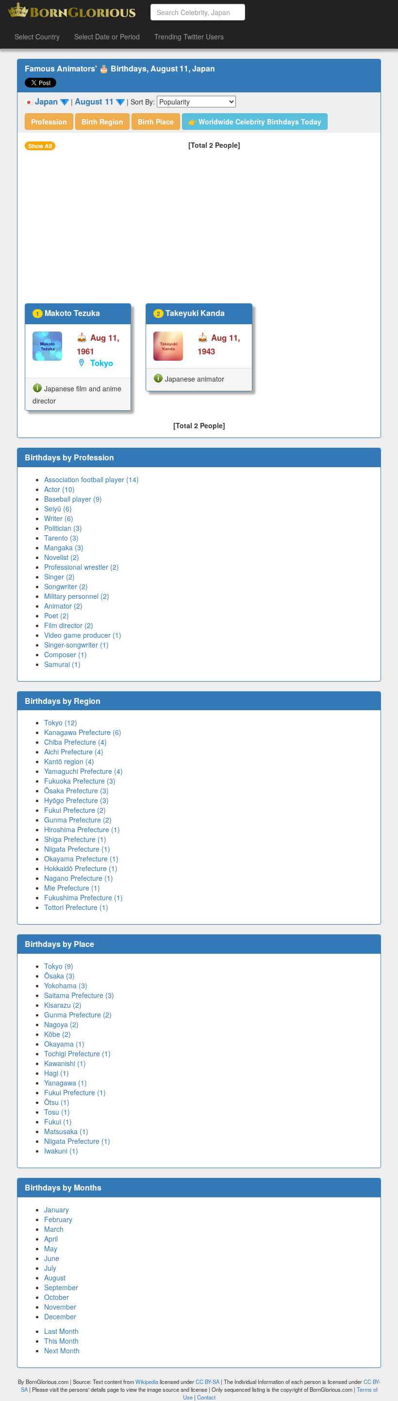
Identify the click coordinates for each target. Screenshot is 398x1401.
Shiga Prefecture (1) (75, 839)
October (56, 1297)
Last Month (61, 1331)
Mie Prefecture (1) (72, 888)
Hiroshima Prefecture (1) (82, 829)
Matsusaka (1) (66, 1131)
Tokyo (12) (60, 722)
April (51, 1238)
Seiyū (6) (58, 508)
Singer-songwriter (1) (76, 644)
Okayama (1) (64, 1044)
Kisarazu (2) (63, 1005)
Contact (206, 1397)
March (54, 1229)
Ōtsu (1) (56, 1102)
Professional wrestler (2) (81, 567)
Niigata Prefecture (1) (77, 849)
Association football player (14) (91, 479)
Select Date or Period (107, 36)
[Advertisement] (199, 230)
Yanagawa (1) (65, 1082)
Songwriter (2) (66, 586)
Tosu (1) (57, 1112)
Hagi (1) (56, 1073)
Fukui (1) (58, 1121)
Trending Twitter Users (189, 36)
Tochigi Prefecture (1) (77, 1053)
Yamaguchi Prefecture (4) (83, 771)
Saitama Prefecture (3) (79, 995)
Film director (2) (68, 625)
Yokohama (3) (65, 985)
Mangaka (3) (63, 547)
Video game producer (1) (82, 635)
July (50, 1268)
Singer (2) (59, 576)
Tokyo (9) (58, 966)
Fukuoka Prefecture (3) (80, 781)
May (50, 1248)
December (60, 1316)
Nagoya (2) (61, 1024)
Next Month (62, 1350)
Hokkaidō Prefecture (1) (80, 868)
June (51, 1258)
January (56, 1209)
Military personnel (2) (76, 596)
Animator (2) (63, 606)
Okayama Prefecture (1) (81, 858)
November (60, 1307)
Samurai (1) (62, 664)
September (61, 1287)
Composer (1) (65, 654)
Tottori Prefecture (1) (76, 907)
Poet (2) (56, 615)
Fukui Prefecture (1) (75, 1092)
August (55, 1277)
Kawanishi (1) (65, 1063)
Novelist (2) (61, 557)
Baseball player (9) (73, 499)
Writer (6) (58, 518)
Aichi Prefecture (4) (73, 751)
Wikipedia (146, 1381)
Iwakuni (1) (61, 1151)
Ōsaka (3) (59, 976)
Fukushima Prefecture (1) (83, 897)
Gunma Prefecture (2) (78, 819)
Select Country (37, 36)
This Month (61, 1341)
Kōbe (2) (57, 1034)
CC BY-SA (207, 1381)
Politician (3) (63, 528)
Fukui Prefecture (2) (75, 810)
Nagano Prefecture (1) (78, 878)
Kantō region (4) (69, 761)
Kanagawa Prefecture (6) (82, 732)
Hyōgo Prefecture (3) (76, 800)
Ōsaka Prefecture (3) (76, 790)
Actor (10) (59, 489)
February (58, 1219)
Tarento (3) (61, 538)
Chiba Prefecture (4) (75, 742)
